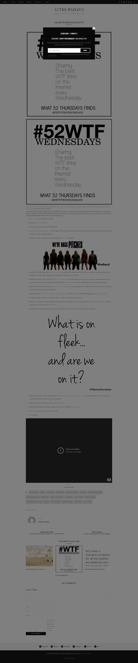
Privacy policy (52, 55)
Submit (85, 50)
